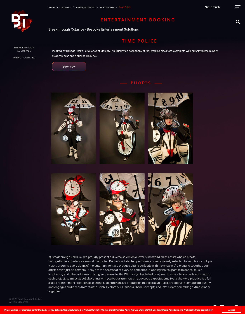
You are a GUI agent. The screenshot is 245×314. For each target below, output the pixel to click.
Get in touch (212, 7)
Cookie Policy (207, 310)
